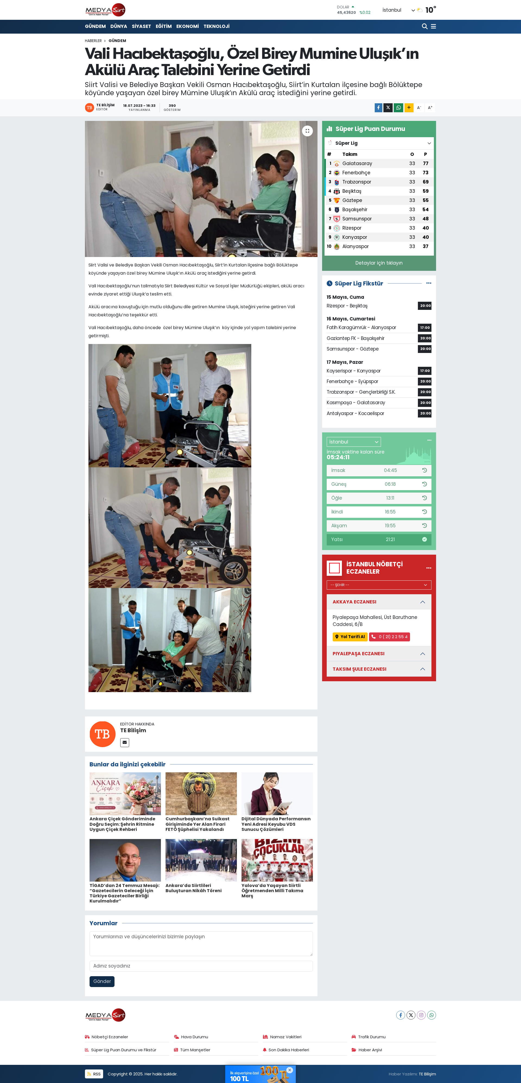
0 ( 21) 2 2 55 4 (393, 636)
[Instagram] (421, 1015)
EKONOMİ (187, 26)
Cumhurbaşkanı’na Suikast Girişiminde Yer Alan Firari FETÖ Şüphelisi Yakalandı (198, 824)
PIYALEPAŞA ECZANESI (359, 653)
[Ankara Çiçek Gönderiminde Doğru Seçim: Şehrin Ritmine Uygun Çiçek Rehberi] (125, 793)
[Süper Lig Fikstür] (428, 283)
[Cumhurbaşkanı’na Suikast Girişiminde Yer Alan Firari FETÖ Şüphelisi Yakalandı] (201, 793)
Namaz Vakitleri (285, 1037)
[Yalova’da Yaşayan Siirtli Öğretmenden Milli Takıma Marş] (277, 860)
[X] (410, 1015)
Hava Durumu (194, 1037)
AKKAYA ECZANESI (354, 602)
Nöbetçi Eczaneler (110, 1037)
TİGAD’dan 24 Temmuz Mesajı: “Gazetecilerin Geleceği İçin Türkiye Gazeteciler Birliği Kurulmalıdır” (125, 893)
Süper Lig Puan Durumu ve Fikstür (123, 1050)
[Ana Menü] (432, 27)
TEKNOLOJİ (217, 26)
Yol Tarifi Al (353, 636)
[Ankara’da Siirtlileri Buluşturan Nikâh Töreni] (201, 860)
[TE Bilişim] (103, 733)
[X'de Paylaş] (388, 107)
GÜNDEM (95, 26)
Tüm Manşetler (195, 1050)
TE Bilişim (133, 730)
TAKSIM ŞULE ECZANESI (359, 669)
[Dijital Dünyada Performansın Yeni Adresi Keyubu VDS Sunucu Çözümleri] (277, 793)
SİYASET (141, 26)
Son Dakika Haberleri (289, 1050)
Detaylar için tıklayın (379, 263)
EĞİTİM (164, 26)
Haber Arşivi (370, 1050)
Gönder (102, 981)
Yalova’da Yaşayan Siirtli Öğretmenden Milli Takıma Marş (272, 890)
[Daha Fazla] (409, 107)
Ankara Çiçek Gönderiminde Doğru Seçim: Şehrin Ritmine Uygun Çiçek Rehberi (122, 824)
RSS (96, 1074)
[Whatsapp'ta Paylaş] (398, 107)
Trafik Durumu (372, 1037)
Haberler (93, 40)
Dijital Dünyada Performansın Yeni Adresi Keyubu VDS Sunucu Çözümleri (276, 824)
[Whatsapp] (431, 1015)
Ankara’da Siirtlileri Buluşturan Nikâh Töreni (194, 888)
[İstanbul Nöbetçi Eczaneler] (428, 568)
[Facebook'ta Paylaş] (378, 107)
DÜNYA (118, 26)
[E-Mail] (124, 742)
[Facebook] (400, 1015)
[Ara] (425, 27)
